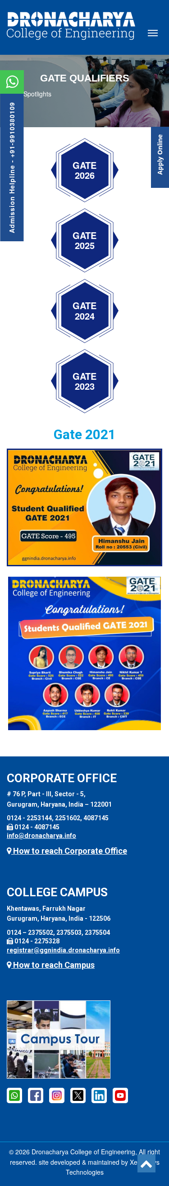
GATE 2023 (84, 381)
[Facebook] (14, 1095)
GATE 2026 (84, 170)
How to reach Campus (53, 965)
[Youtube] (120, 1095)
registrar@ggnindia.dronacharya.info (63, 950)
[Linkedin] (99, 1095)
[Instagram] (56, 1095)
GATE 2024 (84, 311)
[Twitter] (78, 1095)
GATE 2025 (84, 240)
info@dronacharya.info (41, 835)
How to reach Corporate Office (69, 851)
